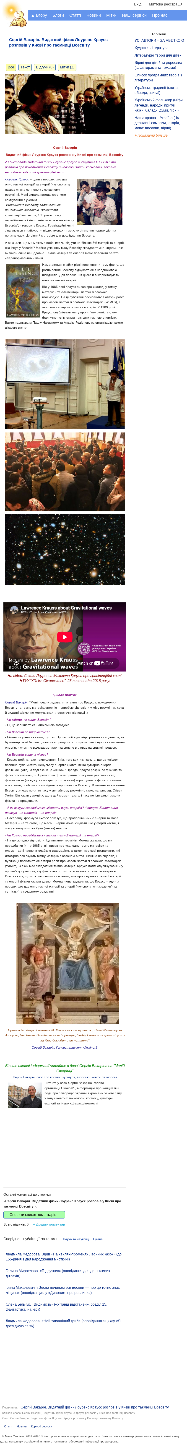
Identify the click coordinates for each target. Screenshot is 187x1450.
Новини (93, 15)
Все (11, 67)
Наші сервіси (134, 15)
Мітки (111, 15)
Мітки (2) (67, 67)
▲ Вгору (39, 15)
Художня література (152, 48)
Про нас (159, 15)
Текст (25, 67)
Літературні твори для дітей (158, 55)
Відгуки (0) (45, 67)
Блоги (58, 15)
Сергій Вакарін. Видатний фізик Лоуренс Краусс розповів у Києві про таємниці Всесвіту (95, 1407)
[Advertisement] (64, 1144)
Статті (75, 15)
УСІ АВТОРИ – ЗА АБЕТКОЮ (159, 40)
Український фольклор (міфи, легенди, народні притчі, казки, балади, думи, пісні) (159, 105)
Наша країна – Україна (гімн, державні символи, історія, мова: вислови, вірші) (158, 123)
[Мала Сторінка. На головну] (14, 27)
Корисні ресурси (41, 1426)
